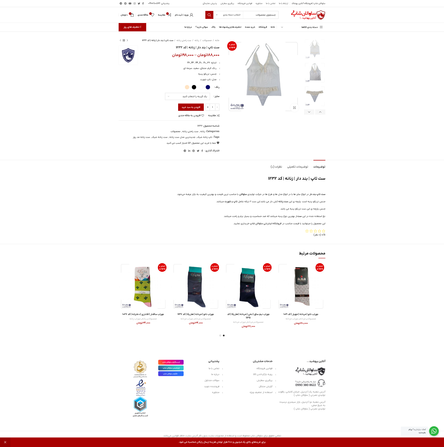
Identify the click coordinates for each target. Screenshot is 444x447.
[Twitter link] (139, 3)
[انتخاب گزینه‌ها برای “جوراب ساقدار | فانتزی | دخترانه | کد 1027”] (121, 275)
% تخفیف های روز (132, 27)
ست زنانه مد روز (141, 137)
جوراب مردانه (292, 318)
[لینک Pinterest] (125, 3)
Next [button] (309, 112)
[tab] (319, 165)
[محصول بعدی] (120, 40)
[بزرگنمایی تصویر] (294, 107)
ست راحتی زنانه (183, 40)
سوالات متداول (211, 380)
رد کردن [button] (5, 442)
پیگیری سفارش (264, 380)
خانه (217, 40)
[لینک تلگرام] (121, 3)
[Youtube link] (130, 3)
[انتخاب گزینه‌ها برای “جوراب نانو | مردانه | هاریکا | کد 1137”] (173, 275)
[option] (314, 49)
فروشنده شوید (211, 386)
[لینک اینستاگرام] (135, 3)
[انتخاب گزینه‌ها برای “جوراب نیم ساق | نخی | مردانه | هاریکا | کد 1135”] (226, 275)
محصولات (207, 40)
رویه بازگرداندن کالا (262, 374)
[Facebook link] (143, 3)
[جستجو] (209, 15)
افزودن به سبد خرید (191, 107)
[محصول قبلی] (127, 40)
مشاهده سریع (279, 283)
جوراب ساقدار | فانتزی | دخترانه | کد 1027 (143, 314)
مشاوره (215, 392)
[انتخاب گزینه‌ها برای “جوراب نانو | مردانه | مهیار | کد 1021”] (279, 275)
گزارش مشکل (265, 386)
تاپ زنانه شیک (204, 137)
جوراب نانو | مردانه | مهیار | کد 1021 (301, 314)
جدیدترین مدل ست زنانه (182, 137)
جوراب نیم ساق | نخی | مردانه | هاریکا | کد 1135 (248, 316)
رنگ (217, 87)
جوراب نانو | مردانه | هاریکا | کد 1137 (196, 314)
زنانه (196, 40)
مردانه (303, 318)
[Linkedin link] (189, 151)
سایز (217, 96)
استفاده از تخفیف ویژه (261, 392)
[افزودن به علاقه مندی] (279, 267)
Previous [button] (320, 112)
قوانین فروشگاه (264, 368)
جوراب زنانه (135, 318)
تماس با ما (214, 368)
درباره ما (215, 374)
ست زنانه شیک (160, 137)
